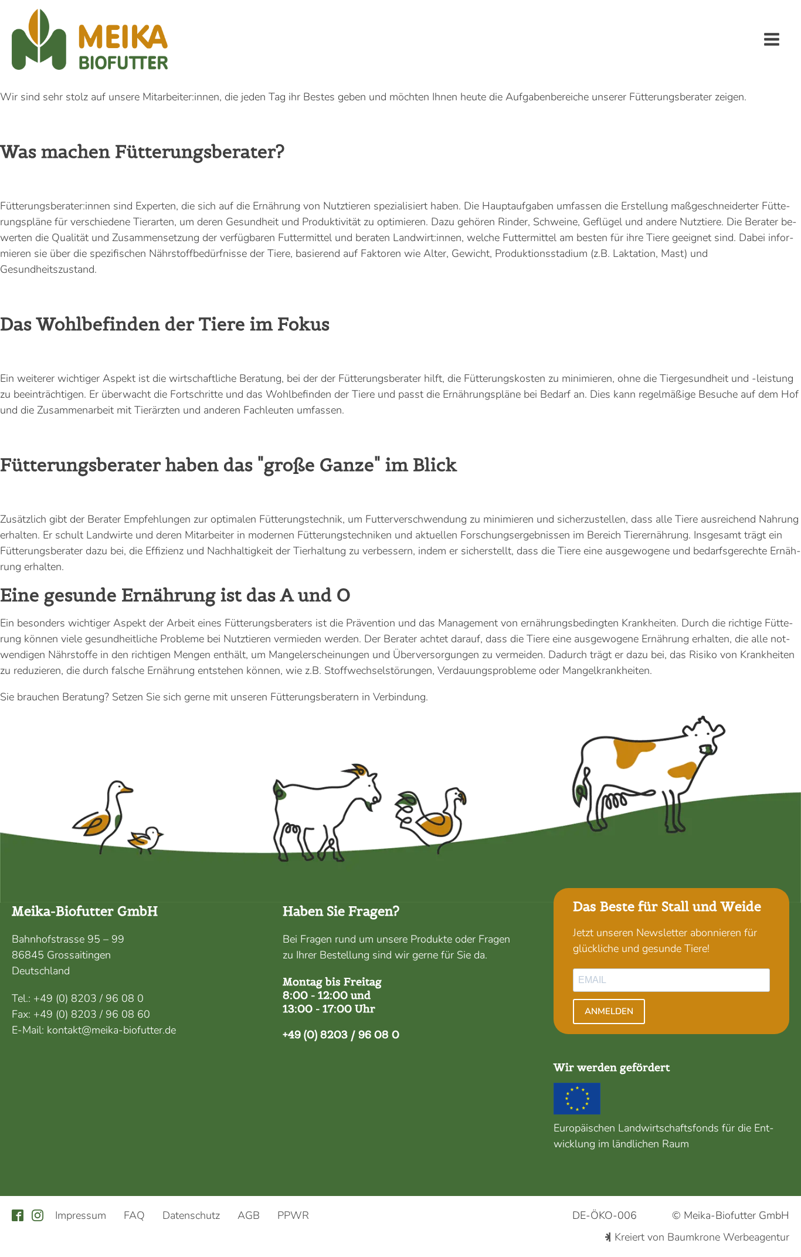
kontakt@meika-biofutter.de (111, 1030)
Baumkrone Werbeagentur (728, 1237)
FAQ (134, 1215)
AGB (248, 1215)
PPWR (293, 1215)
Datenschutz (191, 1215)
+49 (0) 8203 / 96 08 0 (88, 998)
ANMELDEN (609, 1011)
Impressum (80, 1215)
